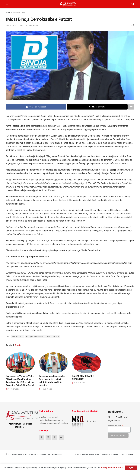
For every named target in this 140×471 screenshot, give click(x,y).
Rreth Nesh (106, 454)
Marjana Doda (53, 336)
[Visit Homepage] (68, 4)
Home (8, 12)
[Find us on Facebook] (41, 437)
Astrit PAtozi (17, 336)
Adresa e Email (115, 425)
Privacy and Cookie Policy (111, 467)
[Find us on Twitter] (54, 437)
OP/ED (36, 25)
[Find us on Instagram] (48, 437)
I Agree (131, 467)
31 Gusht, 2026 (13, 389)
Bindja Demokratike (34, 336)
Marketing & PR (119, 454)
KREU (77, 454)
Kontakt (131, 454)
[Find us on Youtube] (61, 437)
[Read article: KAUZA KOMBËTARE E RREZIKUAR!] (86, 362)
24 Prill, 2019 (10, 25)
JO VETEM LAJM (18, 12)
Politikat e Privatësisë (90, 454)
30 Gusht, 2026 (46, 389)
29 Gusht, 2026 (79, 383)
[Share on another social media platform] (131, 107)
